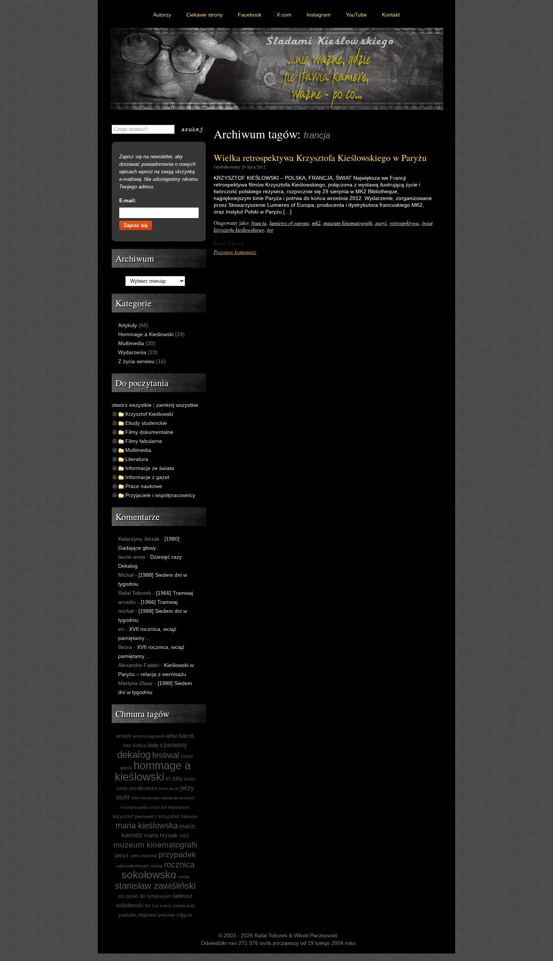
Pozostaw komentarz (235, 251)
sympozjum (159, 896)
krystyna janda (134, 807)
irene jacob (169, 788)
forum (187, 756)
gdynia (126, 767)
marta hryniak (161, 835)
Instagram (319, 15)
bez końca (134, 745)
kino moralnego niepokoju (155, 798)
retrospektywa (404, 222)
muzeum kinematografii (348, 222)
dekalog (133, 754)
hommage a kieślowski (153, 771)
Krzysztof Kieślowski (149, 414)
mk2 (316, 222)
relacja (156, 866)
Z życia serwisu (136, 361)
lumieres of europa (289, 222)
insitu (190, 779)
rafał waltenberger (132, 866)
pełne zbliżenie (143, 855)
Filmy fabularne (143, 441)
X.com (284, 15)
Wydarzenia (132, 352)
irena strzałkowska (137, 788)
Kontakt (391, 15)
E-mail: (127, 200)
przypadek (177, 854)
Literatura (136, 459)
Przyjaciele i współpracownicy (160, 495)
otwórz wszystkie (132, 405)
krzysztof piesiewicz (135, 816)
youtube (127, 915)
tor (270, 229)
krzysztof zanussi (178, 816)
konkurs (186, 798)
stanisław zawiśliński (155, 886)
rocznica (179, 864)
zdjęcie (184, 915)
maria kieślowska (146, 825)
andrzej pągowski (149, 736)
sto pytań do (131, 896)
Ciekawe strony (204, 15)
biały (153, 745)
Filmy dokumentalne (149, 432)
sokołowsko (149, 875)
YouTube (356, 15)
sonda (183, 877)
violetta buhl (183, 905)
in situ (174, 778)
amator (123, 736)
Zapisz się (135, 225)
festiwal (165, 755)
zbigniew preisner (156, 915)
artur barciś (180, 735)
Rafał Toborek (270, 935)
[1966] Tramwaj (174, 593)
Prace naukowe (143, 486)
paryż (381, 222)
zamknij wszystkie (177, 405)
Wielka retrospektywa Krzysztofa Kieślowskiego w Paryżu (320, 158)
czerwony (173, 745)
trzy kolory (162, 905)
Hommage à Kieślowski (145, 334)
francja (258, 222)
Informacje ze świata (149, 468)
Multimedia (131, 343)
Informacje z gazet (147, 477)
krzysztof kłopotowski (170, 807)
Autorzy (162, 15)
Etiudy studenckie (146, 423)
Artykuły (127, 325)
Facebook (249, 15)
